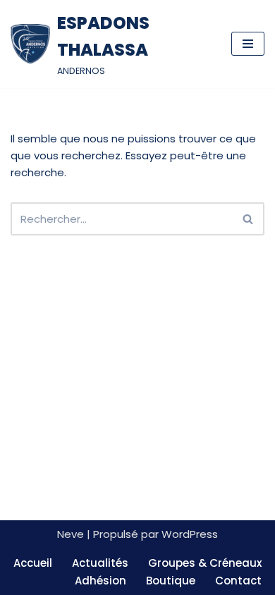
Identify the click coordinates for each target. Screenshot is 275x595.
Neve (70, 534)
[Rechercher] (248, 218)
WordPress (189, 534)
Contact (238, 580)
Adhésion (100, 580)
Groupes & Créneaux (205, 563)
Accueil (32, 563)
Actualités (100, 563)
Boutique (170, 580)
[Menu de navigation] (247, 44)
